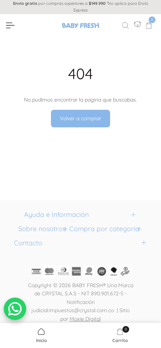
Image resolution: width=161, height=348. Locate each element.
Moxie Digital (85, 319)
